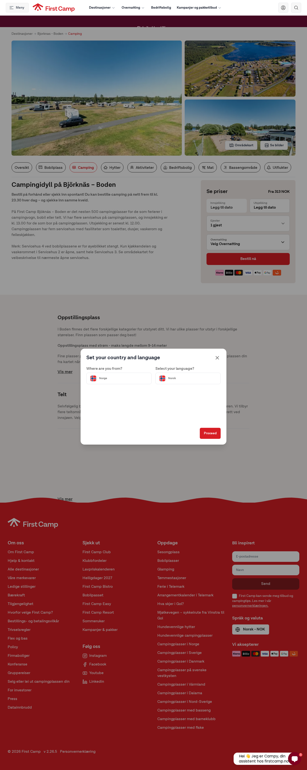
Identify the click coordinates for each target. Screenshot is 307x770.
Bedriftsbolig (161, 7)
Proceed (210, 433)
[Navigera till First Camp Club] (283, 8)
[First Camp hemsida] (54, 7)
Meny (20, 7)
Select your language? (174, 369)
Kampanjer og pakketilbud (197, 7)
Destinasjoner (100, 7)
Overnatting (131, 7)
